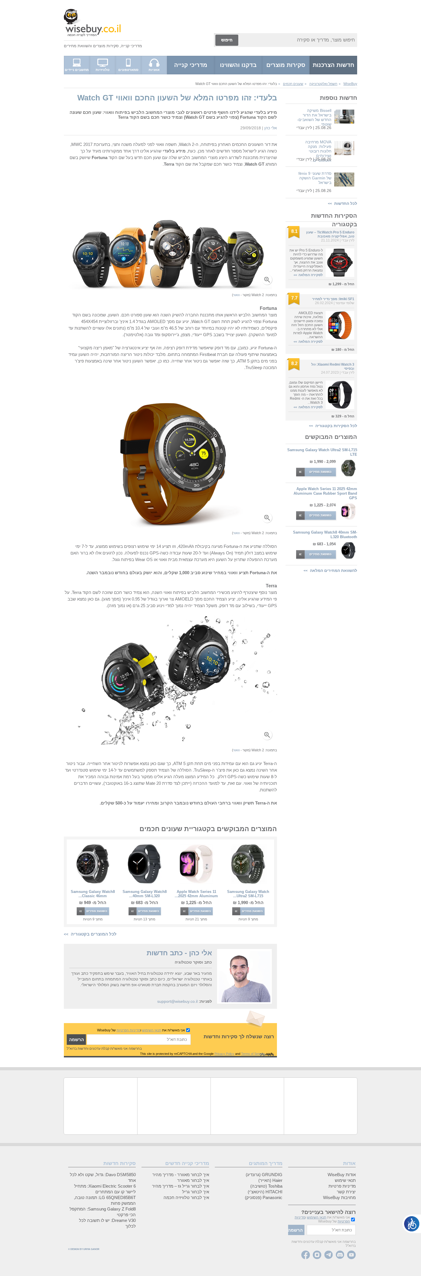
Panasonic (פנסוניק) (263, 1197)
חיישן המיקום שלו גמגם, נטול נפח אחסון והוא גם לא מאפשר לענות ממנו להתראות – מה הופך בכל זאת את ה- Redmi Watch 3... (306, 393)
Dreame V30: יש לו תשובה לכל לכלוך (107, 1223)
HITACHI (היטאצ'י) (265, 1191)
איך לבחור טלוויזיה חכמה (186, 1197)
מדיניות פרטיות (342, 1186)
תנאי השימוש (151, 1030)
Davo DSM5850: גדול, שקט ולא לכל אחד (103, 1177)
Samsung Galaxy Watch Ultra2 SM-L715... (248, 893)
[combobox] (298, 40)
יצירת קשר (346, 1191)
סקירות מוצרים (106, 45)
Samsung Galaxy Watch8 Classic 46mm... (93, 893)
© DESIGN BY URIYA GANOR (83, 1249)
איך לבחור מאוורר (193, 1180)
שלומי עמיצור (344, 303)
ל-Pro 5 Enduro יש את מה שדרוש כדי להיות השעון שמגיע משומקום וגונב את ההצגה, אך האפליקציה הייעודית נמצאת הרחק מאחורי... (306, 260)
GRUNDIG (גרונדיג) (264, 1174)
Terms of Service (253, 1053)
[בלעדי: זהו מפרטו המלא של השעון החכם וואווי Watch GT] (170, 288)
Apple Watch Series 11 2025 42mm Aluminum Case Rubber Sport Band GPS (325, 493)
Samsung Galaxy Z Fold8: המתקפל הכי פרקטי (103, 1211)
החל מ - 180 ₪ (342, 350)
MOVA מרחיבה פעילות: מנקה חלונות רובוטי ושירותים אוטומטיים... (318, 151)
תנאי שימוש (345, 1180)
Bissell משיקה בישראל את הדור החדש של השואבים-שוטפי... (314, 117)
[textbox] (139, 1039)
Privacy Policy (224, 1053)
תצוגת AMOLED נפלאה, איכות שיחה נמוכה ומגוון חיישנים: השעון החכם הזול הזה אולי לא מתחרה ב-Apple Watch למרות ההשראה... (307, 325)
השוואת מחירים (77, 45)
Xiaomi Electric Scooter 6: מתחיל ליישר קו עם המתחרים (105, 1189)
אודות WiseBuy (342, 1174)
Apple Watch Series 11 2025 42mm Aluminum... (196, 893)
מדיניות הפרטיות (128, 1030)
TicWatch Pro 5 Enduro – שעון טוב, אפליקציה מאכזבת (330, 234)
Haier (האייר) (270, 1180)
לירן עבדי (304, 127)
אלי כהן (270, 128)
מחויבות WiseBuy (339, 1197)
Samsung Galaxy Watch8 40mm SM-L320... (145, 893)
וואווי (236, 295)
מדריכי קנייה (131, 45)
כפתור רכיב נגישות (411, 1223)
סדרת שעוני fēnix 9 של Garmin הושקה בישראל (314, 178)
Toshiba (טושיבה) (266, 1186)
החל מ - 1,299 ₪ (341, 284)
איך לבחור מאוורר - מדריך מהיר (180, 1174)
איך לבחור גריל (195, 1191)
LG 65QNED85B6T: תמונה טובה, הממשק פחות (105, 1200)
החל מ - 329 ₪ (342, 416)
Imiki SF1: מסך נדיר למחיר (333, 299)
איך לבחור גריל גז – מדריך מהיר (180, 1186)
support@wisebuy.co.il (177, 1001)
